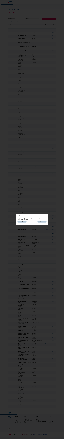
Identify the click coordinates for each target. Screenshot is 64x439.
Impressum (33, 223)
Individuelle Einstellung (22, 221)
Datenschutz (30, 223)
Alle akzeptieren (42, 221)
